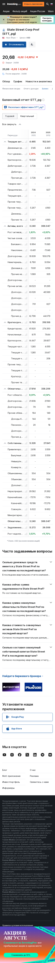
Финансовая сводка (11, 89)
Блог (4, 770)
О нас (33, 770)
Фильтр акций (19, 11)
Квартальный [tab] (27, 116)
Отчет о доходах (31, 89)
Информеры (8, 788)
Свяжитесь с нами (39, 782)
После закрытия (13, 74)
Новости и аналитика (39, 81)
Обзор (6, 81)
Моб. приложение (11, 776)
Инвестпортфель (11, 782)
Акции (6, 11)
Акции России (37, 11)
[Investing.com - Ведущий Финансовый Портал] (14, 4)
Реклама (34, 776)
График (17, 81)
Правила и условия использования (17, 925)
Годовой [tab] (9, 116)
